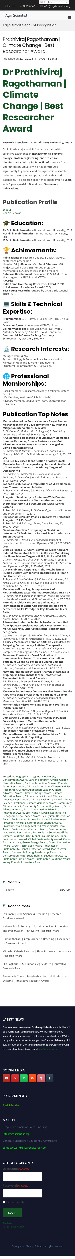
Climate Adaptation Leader (34, 789)
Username (16, 1169)
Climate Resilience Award (46, 799)
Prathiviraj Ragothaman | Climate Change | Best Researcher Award (31, 45)
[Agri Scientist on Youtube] (6, 1078)
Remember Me (15, 1202)
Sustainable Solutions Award (53, 859)
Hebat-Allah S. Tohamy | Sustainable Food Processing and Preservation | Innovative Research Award (35, 928)
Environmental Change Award (43, 822)
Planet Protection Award (35, 849)
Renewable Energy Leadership (30, 852)
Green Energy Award (35, 842)
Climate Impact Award (38, 796)
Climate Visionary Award (41, 803)
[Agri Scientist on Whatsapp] (24, 1078)
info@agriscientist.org (16, 1134)
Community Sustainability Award (42, 806)
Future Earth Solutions (46, 832)
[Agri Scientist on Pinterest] (41, 1078)
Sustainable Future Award (18, 859)
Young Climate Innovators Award (23, 862)
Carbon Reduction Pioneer (41, 783)
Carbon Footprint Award (43, 779)
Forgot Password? (13, 1226)
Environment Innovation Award (31, 819)
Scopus (7, 209)
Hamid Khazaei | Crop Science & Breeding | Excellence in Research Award (36, 941)
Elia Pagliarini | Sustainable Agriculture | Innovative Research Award (34, 966)
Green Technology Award (27, 845)
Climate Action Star (38, 786)
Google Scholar (12, 213)
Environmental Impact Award (29, 829)
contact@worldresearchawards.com (24, 1147)
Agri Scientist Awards (49, 1047)
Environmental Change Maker (21, 826)
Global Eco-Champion (45, 836)
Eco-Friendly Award (37, 812)
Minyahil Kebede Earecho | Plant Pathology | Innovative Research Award (37, 953)
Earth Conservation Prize (39, 809)
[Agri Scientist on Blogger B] (32, 1078)
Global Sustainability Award (45, 839)
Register (8, 1223)
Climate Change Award (38, 793)
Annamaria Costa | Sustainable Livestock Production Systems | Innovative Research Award (35, 978)
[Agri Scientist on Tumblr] (50, 1078)
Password (15, 1185)
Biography (21, 776)
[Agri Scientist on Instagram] (15, 1078)
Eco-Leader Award (29, 816)
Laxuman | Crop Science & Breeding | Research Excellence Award (32, 916)
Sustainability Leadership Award (46, 855)
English (47, 2)
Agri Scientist (16, 15)
